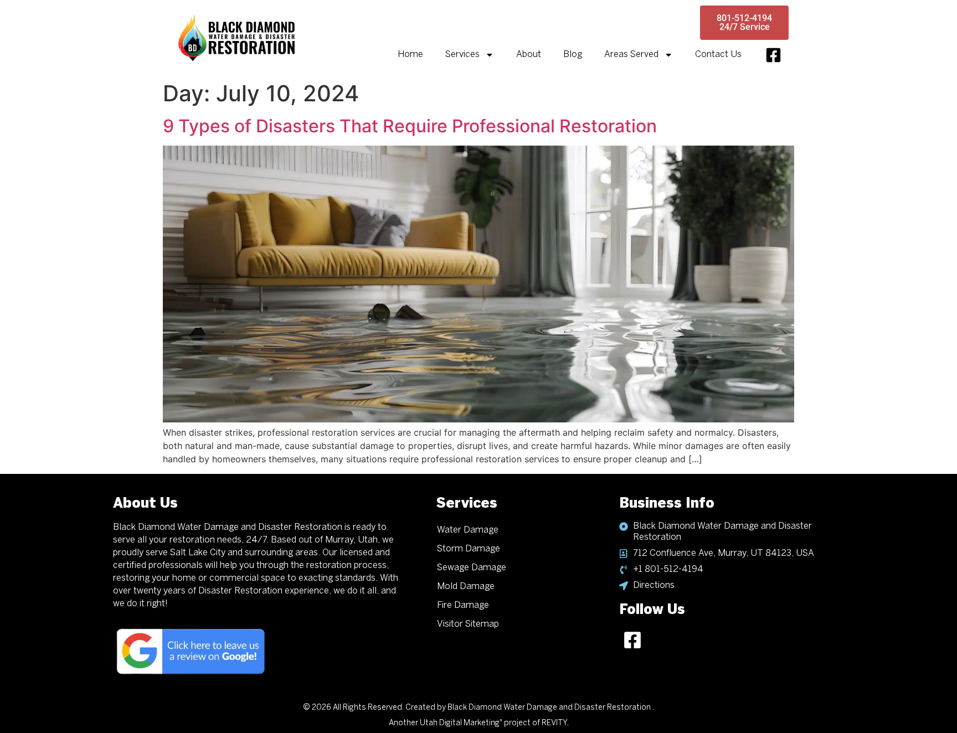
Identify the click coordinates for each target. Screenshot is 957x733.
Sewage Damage (471, 568)
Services (462, 54)
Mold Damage (466, 586)
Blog (572, 54)
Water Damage (467, 530)
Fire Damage (463, 605)
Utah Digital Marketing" (461, 723)
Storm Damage (468, 549)
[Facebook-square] (773, 55)
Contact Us (718, 54)
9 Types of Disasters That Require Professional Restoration (410, 126)
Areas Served (631, 54)
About (528, 54)
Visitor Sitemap (468, 624)
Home (410, 54)
